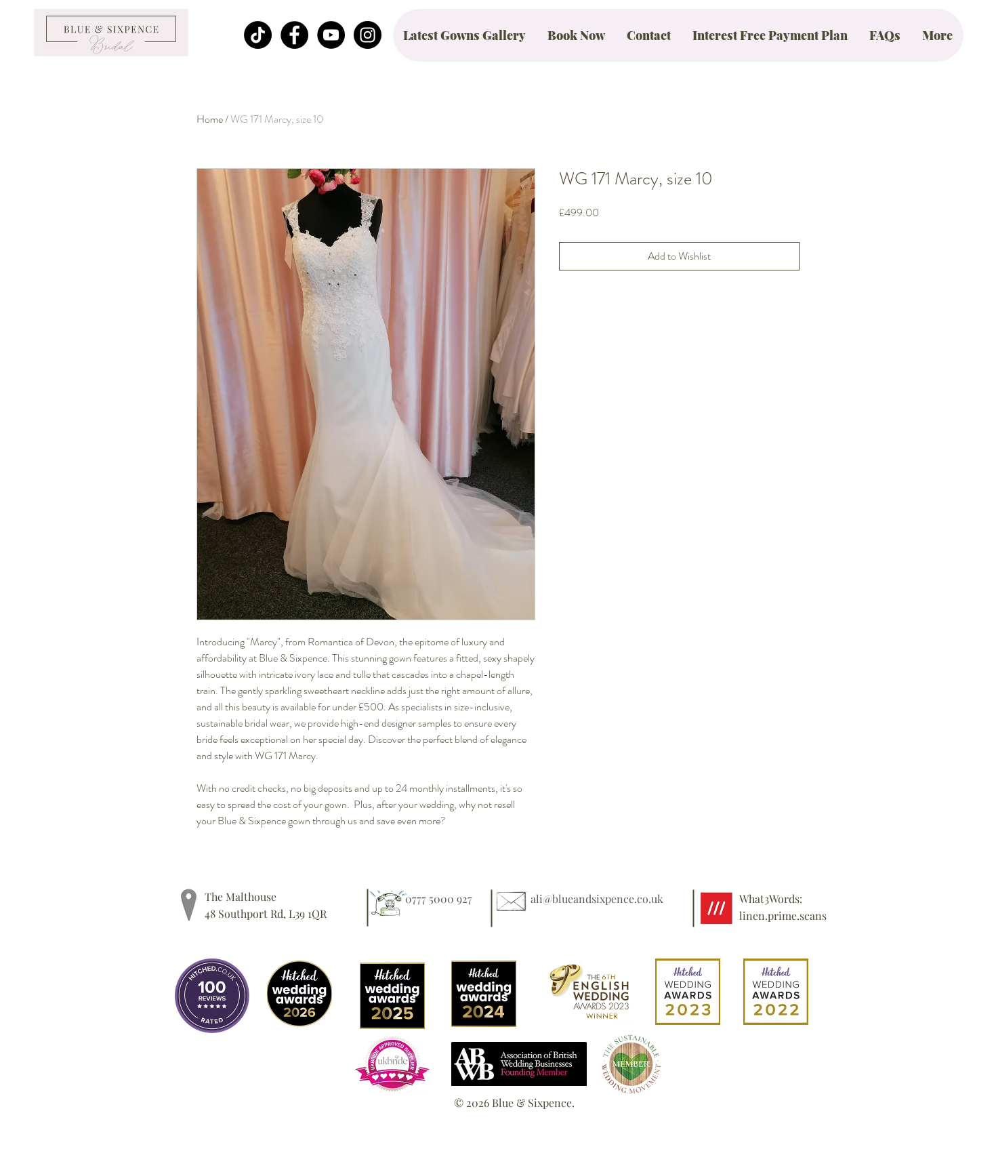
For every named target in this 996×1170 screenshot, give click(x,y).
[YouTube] (331, 35)
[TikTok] (258, 35)
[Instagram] (367, 35)
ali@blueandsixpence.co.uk (597, 898)
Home (209, 119)
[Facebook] (294, 35)
